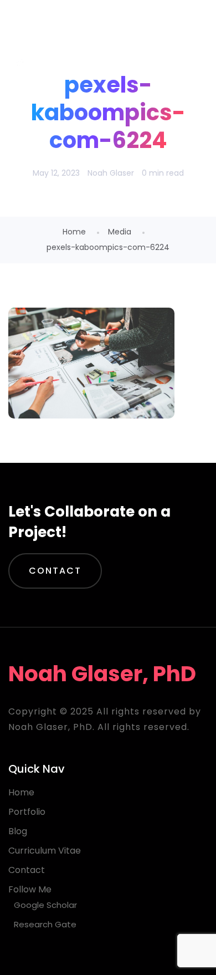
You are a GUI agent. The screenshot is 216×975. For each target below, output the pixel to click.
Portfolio (26, 811)
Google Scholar (45, 905)
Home (74, 231)
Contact (55, 570)
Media (119, 231)
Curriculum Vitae (44, 850)
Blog (17, 831)
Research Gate (45, 924)
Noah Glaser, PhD (98, 27)
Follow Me (30, 889)
